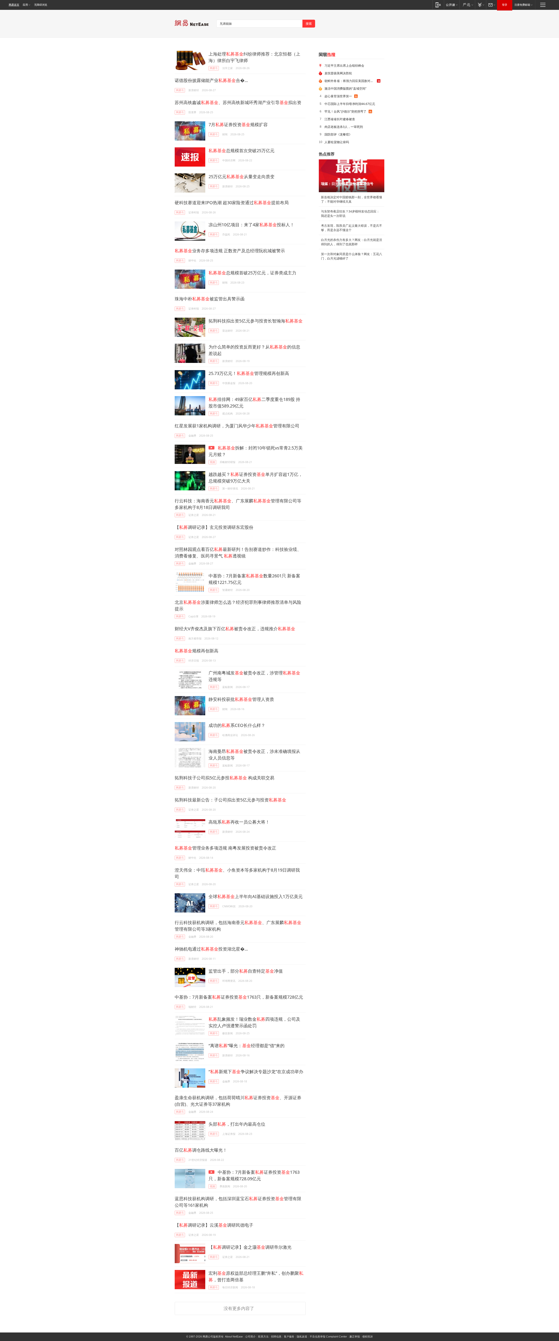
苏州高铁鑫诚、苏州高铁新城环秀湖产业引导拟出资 (238, 102)
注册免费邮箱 (522, 4)
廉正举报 (354, 1336)
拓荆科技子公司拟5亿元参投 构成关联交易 (224, 778)
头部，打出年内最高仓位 (237, 1124)
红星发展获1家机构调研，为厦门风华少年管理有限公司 (237, 426)
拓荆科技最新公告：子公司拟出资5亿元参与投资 (230, 800)
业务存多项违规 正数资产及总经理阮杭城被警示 (230, 251)
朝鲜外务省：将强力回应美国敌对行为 (350, 81)
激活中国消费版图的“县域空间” (345, 88)
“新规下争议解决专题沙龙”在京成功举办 (256, 1072)
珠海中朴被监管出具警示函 (210, 299)
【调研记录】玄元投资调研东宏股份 (214, 527)
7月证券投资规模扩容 (238, 124)
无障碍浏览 (40, 4)
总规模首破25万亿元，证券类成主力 (252, 273)
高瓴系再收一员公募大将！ (239, 822)
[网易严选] (467, 4)
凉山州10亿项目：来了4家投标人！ (251, 225)
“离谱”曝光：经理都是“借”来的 (247, 1045)
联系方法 (263, 1336)
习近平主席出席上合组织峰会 (344, 65)
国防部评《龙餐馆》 (338, 134)
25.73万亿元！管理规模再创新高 (249, 373)
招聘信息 (276, 1336)
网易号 (214, 68)
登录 (504, 4)
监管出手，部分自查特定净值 (246, 971)
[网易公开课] (451, 4)
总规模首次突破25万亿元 (241, 150)
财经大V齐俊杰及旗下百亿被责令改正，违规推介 (235, 629)
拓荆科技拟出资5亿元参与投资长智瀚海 (256, 321)
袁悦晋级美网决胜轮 (338, 73)
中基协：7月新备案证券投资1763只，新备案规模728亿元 (239, 997)
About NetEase (234, 1336)
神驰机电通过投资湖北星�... (211, 949)
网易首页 (14, 4)
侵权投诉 (367, 1336)
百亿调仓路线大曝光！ (201, 1150)
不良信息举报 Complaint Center (328, 1336)
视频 (212, 462)
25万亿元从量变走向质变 (241, 176)
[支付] (480, 4)
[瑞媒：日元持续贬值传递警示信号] (351, 175)
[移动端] (438, 4)
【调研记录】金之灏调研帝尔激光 (250, 1247)
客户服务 (289, 1336)
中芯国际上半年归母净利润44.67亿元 (349, 104)
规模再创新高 (196, 651)
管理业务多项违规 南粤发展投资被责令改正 (225, 848)
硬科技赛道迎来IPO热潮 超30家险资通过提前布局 (232, 203)
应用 (25, 4)
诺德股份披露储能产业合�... (211, 80)
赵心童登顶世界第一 (338, 96)
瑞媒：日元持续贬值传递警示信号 (347, 184)
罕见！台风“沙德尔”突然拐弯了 (345, 111)
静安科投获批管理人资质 (241, 699)
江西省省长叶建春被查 (339, 119)
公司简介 (250, 1336)
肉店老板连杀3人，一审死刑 (343, 127)
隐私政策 (302, 1336)
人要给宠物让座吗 (336, 142)
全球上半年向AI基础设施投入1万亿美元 (256, 896)
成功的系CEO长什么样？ (237, 725)
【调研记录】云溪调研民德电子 (214, 1225)
